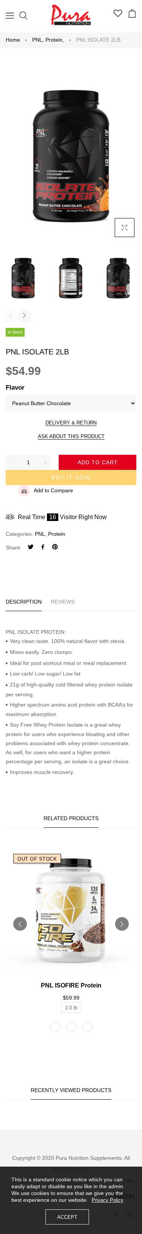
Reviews (63, 602)
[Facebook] (42, 547)
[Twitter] (30, 547)
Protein (54, 40)
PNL (38, 40)
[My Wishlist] (117, 15)
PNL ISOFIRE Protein (71, 985)
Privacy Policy (107, 1200)
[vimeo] (55, 547)
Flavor (15, 387)
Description (24, 602)
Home (13, 40)
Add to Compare (53, 490)
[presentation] (10, 316)
